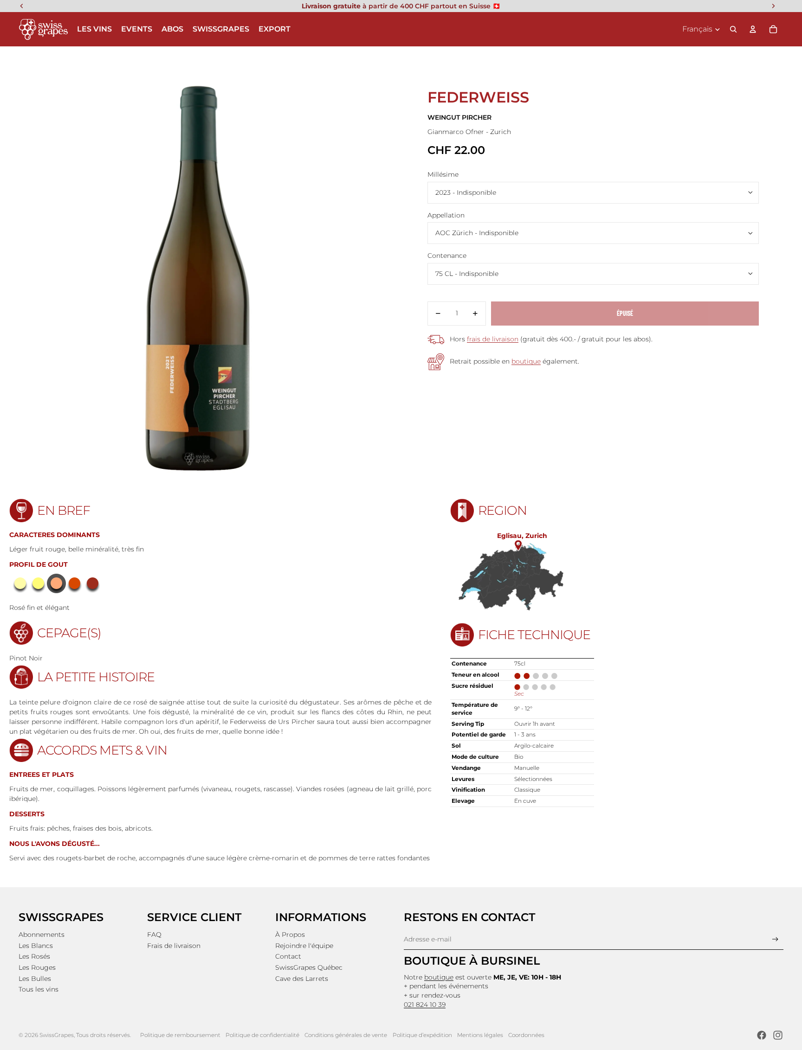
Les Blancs (36, 945)
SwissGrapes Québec (309, 967)
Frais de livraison (173, 945)
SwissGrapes (56, 1034)
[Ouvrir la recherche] (733, 29)
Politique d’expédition (422, 1034)
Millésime (443, 174)
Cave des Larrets (301, 978)
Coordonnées (526, 1034)
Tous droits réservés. (103, 1034)
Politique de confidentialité (262, 1034)
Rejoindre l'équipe (304, 945)
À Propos (290, 934)
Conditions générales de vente (345, 1034)
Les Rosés (34, 956)
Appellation (446, 215)
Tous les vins (38, 989)
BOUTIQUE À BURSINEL (472, 960)
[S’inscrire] (775, 939)
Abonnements (42, 934)
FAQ (154, 934)
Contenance (446, 255)
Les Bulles (35, 978)
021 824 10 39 (425, 1004)
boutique (526, 361)
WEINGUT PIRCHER (459, 117)
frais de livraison (492, 339)
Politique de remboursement (180, 1034)
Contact (288, 956)
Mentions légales (480, 1034)
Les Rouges (37, 967)
